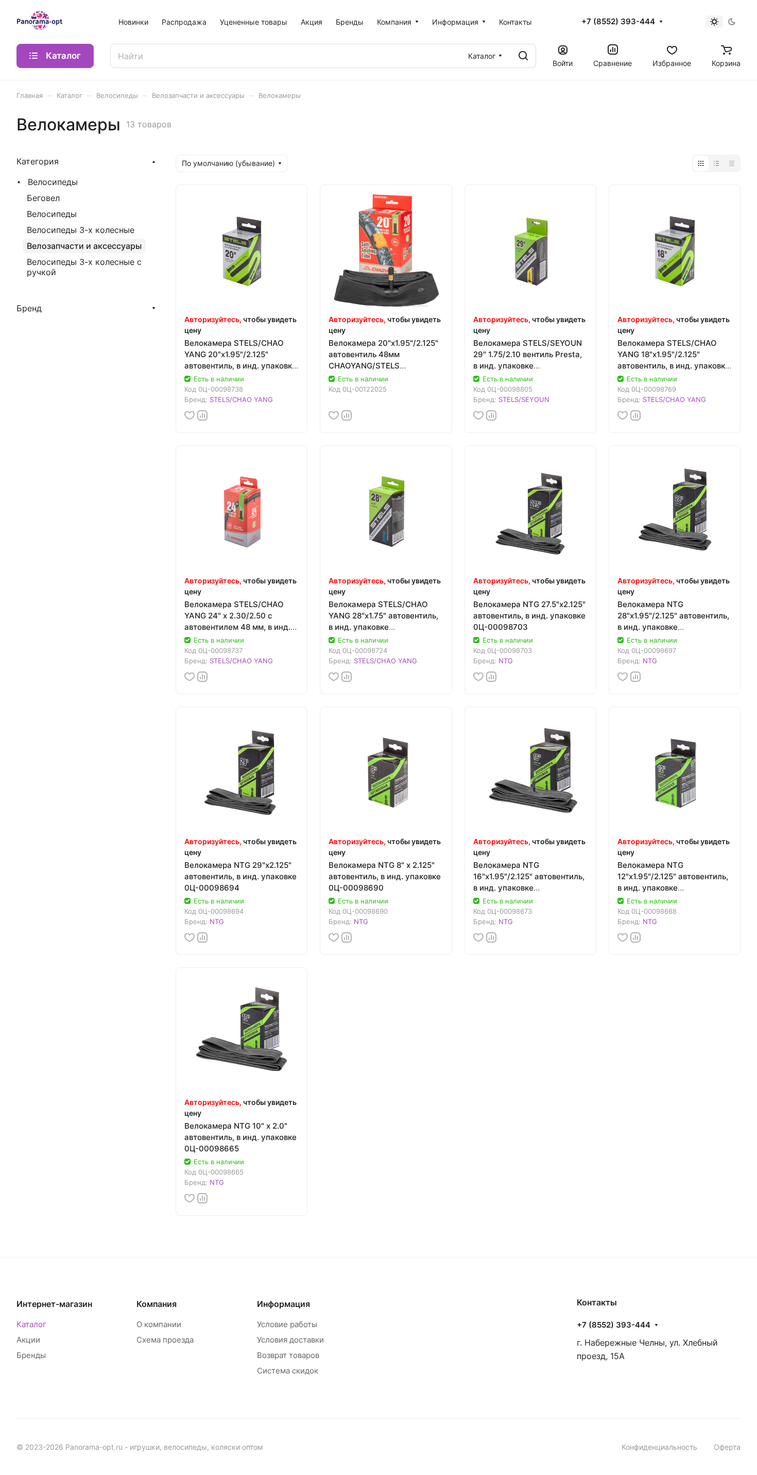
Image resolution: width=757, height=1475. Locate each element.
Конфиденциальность (659, 1447)
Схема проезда (165, 1340)
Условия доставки (290, 1340)
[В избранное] (189, 415)
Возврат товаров (288, 1355)
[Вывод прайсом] (731, 163)
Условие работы (287, 1324)
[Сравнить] (202, 415)
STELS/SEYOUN (523, 399)
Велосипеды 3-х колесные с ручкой (84, 267)
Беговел (43, 198)
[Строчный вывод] (716, 163)
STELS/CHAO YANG (241, 399)
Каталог (31, 1324)
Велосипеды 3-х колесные (80, 230)
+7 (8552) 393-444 (618, 21)
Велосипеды (53, 182)
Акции (28, 1340)
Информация (283, 1304)
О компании (158, 1324)
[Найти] (523, 56)
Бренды (31, 1355)
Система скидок (287, 1371)
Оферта (727, 1447)
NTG (505, 661)
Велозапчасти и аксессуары (84, 246)
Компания (156, 1304)
